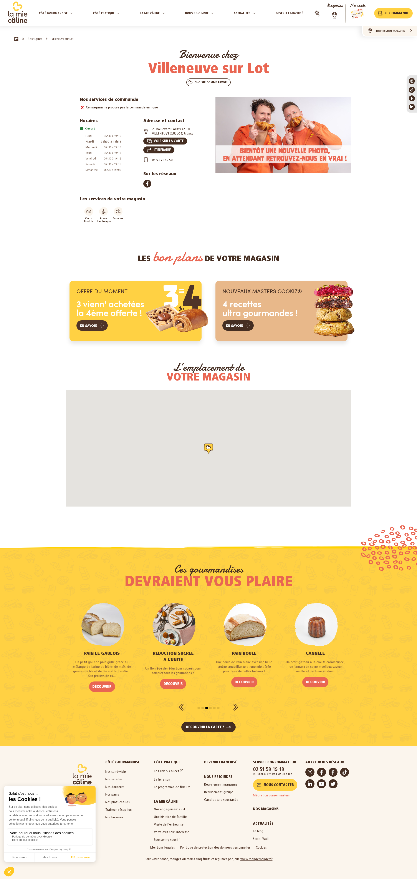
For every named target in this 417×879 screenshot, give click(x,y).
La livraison (162, 779)
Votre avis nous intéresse (171, 832)
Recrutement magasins (220, 784)
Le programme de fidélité (172, 787)
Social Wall (261, 839)
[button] (393, 13)
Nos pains (112, 794)
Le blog (258, 831)
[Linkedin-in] (412, 107)
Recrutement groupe (218, 792)
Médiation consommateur (271, 795)
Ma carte (357, 5)
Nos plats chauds (117, 802)
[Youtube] (321, 783)
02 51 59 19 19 (268, 769)
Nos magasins (266, 809)
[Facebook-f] (412, 98)
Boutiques (35, 39)
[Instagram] (412, 81)
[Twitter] (333, 783)
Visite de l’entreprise (169, 824)
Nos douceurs (114, 787)
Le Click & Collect (166, 771)
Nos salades (113, 779)
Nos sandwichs (115, 771)
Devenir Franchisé (220, 762)
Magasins (334, 5)
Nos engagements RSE (170, 809)
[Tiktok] (412, 90)
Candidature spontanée (221, 800)
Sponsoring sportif (167, 839)
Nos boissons (114, 817)
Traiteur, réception (118, 810)
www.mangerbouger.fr (256, 859)
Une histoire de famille (170, 817)
